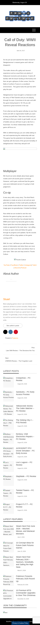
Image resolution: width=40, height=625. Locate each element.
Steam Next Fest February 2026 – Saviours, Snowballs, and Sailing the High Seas (25, 562)
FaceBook (14, 265)
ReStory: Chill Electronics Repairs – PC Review (25, 436)
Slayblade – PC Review (26, 476)
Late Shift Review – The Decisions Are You (20, 349)
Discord (17, 268)
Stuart (6, 299)
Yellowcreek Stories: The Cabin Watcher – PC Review (25, 408)
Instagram (28, 265)
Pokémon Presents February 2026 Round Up (25, 578)
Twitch (34, 265)
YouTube (6, 265)
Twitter (21, 265)
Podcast (23, 268)
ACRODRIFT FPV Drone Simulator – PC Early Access (25, 450)
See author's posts (13, 325)
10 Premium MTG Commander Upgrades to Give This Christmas (25, 593)
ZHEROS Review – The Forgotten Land (18, 359)
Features (15, 338)
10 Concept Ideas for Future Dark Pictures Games (25, 545)
